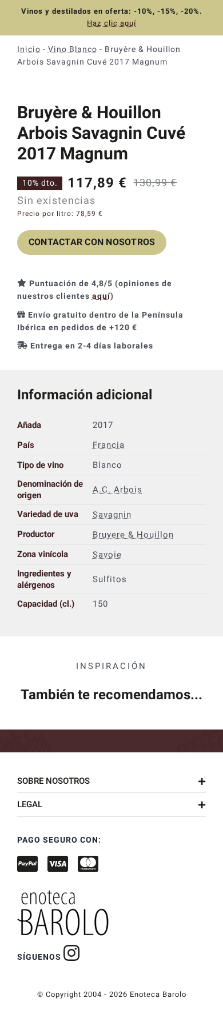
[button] (111, 780)
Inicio (29, 49)
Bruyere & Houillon (133, 534)
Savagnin (112, 514)
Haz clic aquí (111, 23)
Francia (109, 445)
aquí (101, 296)
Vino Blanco (72, 49)
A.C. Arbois (117, 489)
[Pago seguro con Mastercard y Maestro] (71, 953)
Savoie (107, 554)
